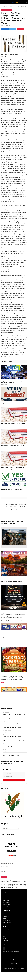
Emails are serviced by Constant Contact (9, 887)
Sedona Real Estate (7, 929)
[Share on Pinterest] (20, 29)
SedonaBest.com (14, 963)
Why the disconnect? (7, 403)
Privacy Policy (14, 968)
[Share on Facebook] (5, 29)
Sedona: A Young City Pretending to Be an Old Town (14, 714)
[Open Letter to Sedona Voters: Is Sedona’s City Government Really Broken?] (14, 458)
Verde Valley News (7, 902)
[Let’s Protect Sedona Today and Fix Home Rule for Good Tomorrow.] (14, 480)
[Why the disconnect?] (14, 394)
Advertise (5, 934)
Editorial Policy (6, 940)
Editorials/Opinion (6, 904)
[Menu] (2, 2)
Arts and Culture (6, 914)
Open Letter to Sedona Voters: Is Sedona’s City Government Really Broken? (13, 468)
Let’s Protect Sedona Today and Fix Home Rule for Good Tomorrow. (13, 490)
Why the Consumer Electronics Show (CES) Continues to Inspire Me (12, 381)
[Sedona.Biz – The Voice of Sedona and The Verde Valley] (14, 2)
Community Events (7, 920)
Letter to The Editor (7, 906)
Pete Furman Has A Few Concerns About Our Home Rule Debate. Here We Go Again (13, 446)
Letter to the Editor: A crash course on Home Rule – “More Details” (13, 424)
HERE (13, 681)
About (4, 936)
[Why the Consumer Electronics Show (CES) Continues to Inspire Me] (14, 372)
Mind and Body (6, 916)
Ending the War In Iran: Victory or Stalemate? (13, 727)
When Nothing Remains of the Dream (11, 718)
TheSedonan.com (14, 959)
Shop (4, 931)
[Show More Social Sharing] (25, 29)
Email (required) (5, 866)
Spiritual (4, 918)
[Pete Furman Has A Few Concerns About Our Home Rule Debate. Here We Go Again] (14, 436)
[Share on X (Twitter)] (12, 29)
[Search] (26, 2)
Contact (4, 938)
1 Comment (12, 25)
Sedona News (6, 900)
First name (3, 871)
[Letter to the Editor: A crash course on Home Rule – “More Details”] (14, 414)
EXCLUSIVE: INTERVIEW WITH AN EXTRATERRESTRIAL (10, 746)
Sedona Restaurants (7, 922)
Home (2, 6)
